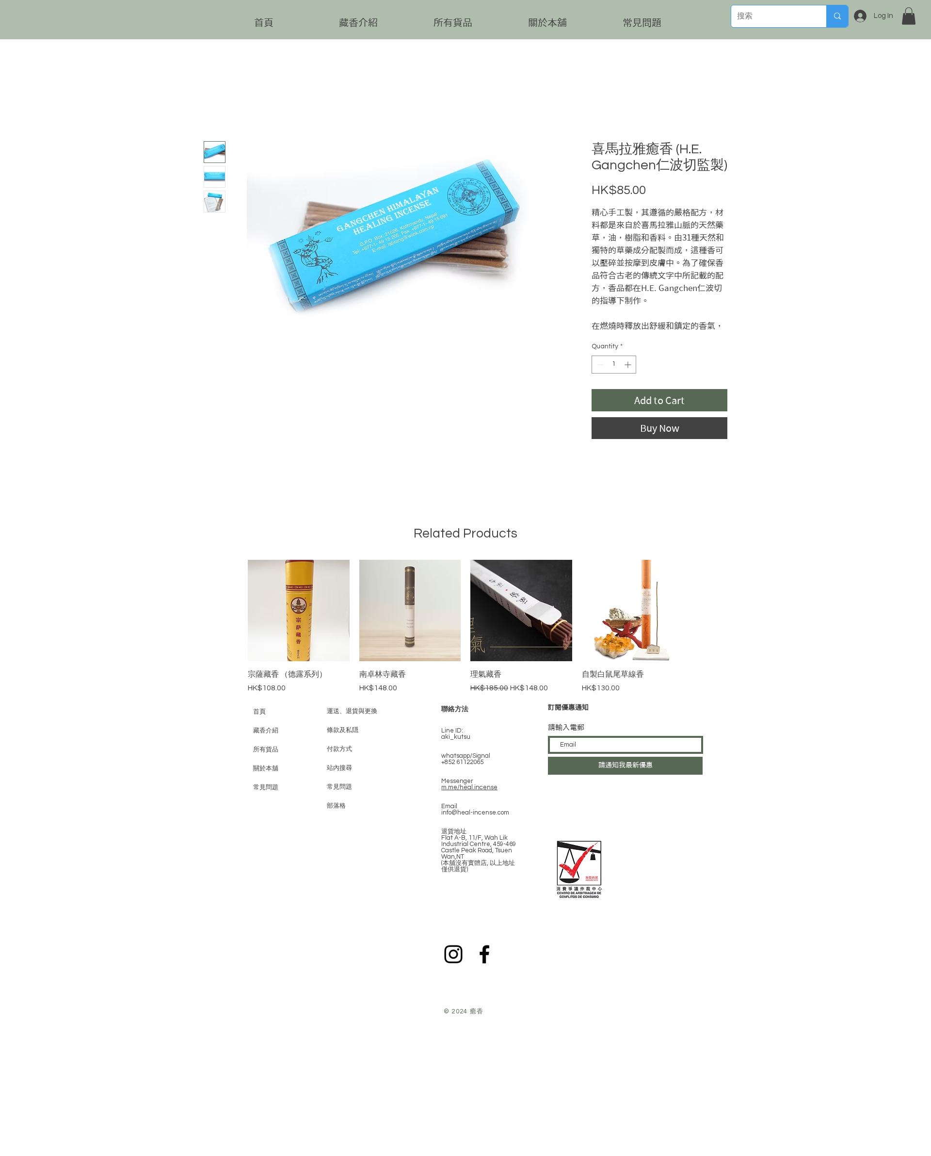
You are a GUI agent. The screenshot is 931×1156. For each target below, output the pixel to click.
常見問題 (265, 787)
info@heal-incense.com (475, 812)
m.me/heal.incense (469, 787)
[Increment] (629, 364)
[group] (465, 626)
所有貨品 (265, 749)
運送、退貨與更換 (352, 711)
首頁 (259, 711)
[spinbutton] (614, 364)
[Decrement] (599, 364)
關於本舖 (265, 768)
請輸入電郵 (566, 727)
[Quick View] (299, 611)
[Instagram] (453, 954)
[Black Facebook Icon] (484, 954)
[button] (908, 16)
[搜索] (837, 16)
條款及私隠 (342, 730)
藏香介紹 (265, 730)
